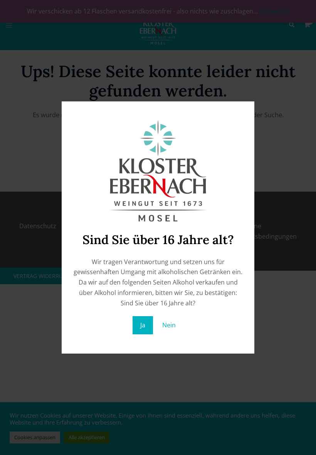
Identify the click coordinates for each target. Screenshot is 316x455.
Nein (169, 325)
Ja (142, 325)
